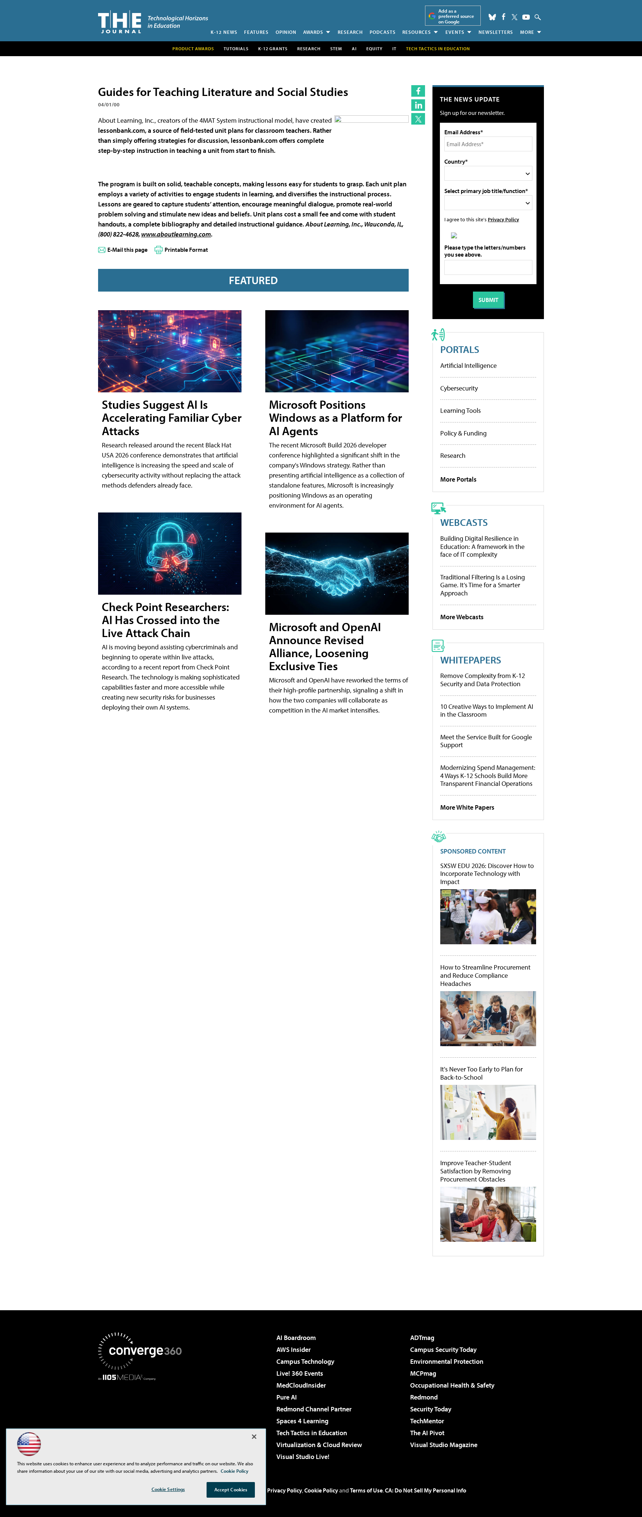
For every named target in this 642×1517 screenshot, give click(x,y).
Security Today (430, 1409)
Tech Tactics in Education (311, 1432)
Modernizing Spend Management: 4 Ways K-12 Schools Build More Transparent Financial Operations (487, 775)
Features (256, 32)
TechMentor (427, 1421)
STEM (336, 48)
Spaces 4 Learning (302, 1421)
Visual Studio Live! (303, 1456)
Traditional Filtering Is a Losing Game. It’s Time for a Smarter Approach (482, 585)
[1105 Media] (142, 1418)
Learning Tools (460, 410)
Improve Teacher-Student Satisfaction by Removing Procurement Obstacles (475, 1171)
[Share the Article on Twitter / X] (418, 118)
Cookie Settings (168, 1489)
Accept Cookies (230, 1489)
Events (454, 32)
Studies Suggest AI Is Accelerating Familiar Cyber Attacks (171, 417)
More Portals (458, 479)
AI (354, 48)
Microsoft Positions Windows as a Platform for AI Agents (335, 417)
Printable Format (186, 249)
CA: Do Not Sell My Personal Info (425, 1490)
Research (350, 32)
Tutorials (236, 48)
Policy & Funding (463, 433)
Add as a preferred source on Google (456, 16)
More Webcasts (462, 617)
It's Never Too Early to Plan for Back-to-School (481, 1073)
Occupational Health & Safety (452, 1385)
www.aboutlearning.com (176, 234)
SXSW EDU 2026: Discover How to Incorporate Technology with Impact (487, 874)
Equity (374, 48)
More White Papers (467, 807)
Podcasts (383, 32)
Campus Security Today (443, 1349)
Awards (313, 32)
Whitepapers (470, 659)
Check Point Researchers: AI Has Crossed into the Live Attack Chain (165, 619)
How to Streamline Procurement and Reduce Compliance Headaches (485, 975)
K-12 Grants (273, 48)
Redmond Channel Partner (313, 1409)
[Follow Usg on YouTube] (526, 17)
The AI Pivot (427, 1432)
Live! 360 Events (299, 1373)
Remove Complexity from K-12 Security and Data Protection (482, 679)
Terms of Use (366, 1490)
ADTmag (422, 1337)
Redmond (424, 1397)
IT (394, 48)
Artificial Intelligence (468, 365)
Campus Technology (305, 1361)
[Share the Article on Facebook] (418, 91)
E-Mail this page (127, 249)
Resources (416, 32)
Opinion (286, 32)
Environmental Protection (446, 1361)
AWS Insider (293, 1349)
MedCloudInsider (301, 1385)
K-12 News (224, 32)
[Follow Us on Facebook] (503, 16)
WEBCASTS (464, 521)
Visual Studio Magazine (443, 1444)
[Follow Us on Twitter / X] (515, 17)
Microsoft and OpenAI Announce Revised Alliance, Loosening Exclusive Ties (325, 646)
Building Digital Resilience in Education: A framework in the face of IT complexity (482, 546)
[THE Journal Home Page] (153, 21)
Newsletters (496, 32)
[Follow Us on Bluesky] (492, 17)
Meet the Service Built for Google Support (486, 741)
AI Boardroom (296, 1337)
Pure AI (286, 1397)
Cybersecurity (459, 388)
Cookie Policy (321, 1490)
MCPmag (423, 1373)
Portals (459, 349)
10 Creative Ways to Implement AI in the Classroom (486, 710)
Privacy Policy (503, 219)
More (527, 32)
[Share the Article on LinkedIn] (418, 105)
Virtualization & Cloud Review (319, 1444)
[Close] (254, 1436)
